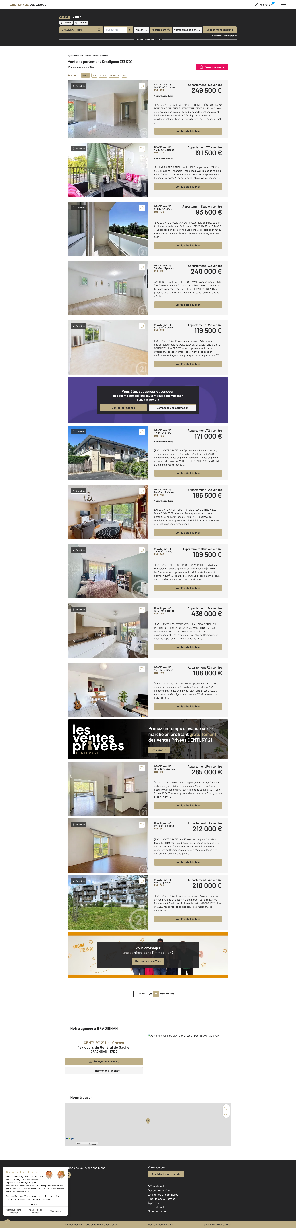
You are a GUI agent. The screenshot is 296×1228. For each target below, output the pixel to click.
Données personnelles (160, 1224)
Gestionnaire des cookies (217, 1224)
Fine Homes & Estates (161, 1198)
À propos (153, 1203)
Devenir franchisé (159, 1190)
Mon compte (266, 4)
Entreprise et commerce (163, 1194)
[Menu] (283, 4)
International (156, 1207)
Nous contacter (157, 1211)
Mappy (93, 1144)
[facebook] (68, 1175)
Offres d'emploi (157, 1186)
